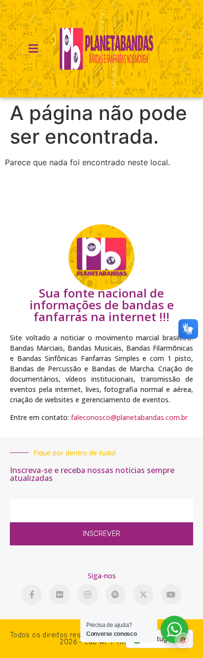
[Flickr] (59, 594)
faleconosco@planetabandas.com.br (129, 417)
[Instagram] (87, 594)
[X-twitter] (143, 594)
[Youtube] (171, 594)
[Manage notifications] (183, 640)
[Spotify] (115, 594)
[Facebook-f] (32, 594)
